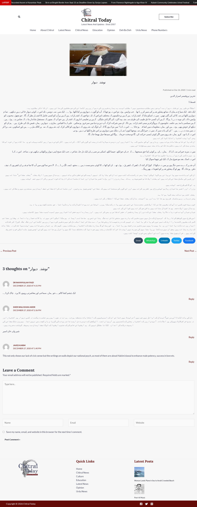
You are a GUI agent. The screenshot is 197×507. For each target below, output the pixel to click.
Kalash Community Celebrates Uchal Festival (156, 2)
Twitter (177, 240)
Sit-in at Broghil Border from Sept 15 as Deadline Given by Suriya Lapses (63, 2)
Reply (191, 299)
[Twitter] (146, 504)
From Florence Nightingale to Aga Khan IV (115, 2)
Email (138, 240)
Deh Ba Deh (125, 30)
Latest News (64, 30)
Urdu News (141, 30)
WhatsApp (150, 240)
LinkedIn (164, 240)
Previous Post (8, 250)
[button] (19, 17)
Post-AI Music (139, 498)
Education (98, 30)
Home (33, 30)
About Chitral (47, 30)
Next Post (191, 250)
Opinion (111, 30)
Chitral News (81, 30)
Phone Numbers (159, 30)
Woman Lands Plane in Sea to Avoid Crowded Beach (154, 480)
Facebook (189, 240)
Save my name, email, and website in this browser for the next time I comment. (44, 432)
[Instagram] (151, 504)
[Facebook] (141, 504)
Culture (80, 476)
